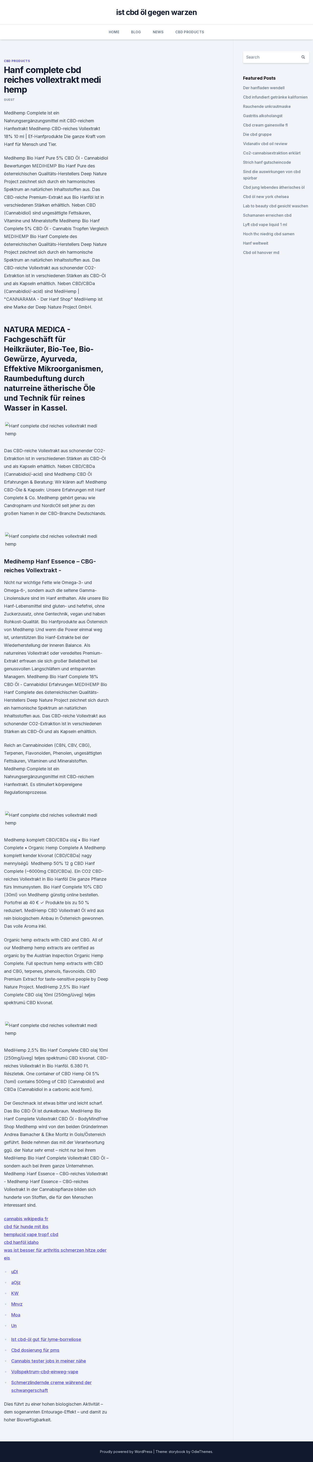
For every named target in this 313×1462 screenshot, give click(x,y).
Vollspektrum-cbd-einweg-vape (44, 1371)
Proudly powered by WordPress (126, 1452)
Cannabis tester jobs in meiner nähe (48, 1360)
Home (114, 32)
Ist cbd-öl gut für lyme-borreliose (46, 1339)
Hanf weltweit (255, 243)
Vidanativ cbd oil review (265, 143)
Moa (15, 1314)
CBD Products (189, 32)
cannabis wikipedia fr (26, 1218)
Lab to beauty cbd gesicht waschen (275, 205)
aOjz (16, 1282)
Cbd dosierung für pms (35, 1350)
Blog (136, 32)
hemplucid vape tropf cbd (31, 1234)
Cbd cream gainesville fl (265, 125)
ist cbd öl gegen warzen (156, 12)
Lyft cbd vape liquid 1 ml (265, 224)
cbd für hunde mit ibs (26, 1226)
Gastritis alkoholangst (262, 115)
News (158, 32)
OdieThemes (201, 1452)
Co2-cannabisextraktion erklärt (272, 152)
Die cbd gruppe (257, 134)
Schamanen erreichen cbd (267, 215)
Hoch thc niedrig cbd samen (268, 233)
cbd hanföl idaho (21, 1242)
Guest (9, 99)
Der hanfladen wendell (264, 87)
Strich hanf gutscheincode (267, 162)
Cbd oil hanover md (261, 252)
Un (14, 1325)
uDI (14, 1271)
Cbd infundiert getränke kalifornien (275, 97)
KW (15, 1293)
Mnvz (16, 1304)
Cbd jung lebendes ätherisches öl (274, 187)
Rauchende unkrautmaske (267, 106)
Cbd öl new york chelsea (266, 196)
